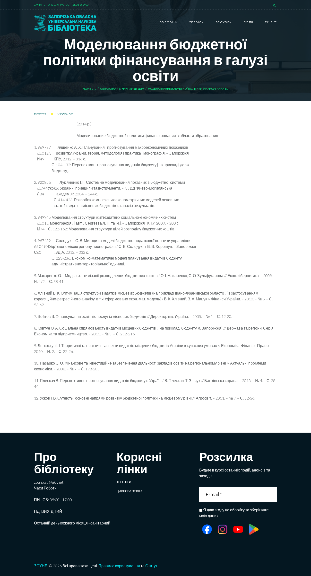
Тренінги (124, 482)
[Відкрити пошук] (274, 5)
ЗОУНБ (40, 565)
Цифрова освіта (129, 491)
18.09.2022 (40, 114)
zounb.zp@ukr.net (48, 482)
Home (87, 88)
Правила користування (119, 565)
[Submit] (273, 494)
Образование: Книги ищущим (122, 88)
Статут (151, 565)
